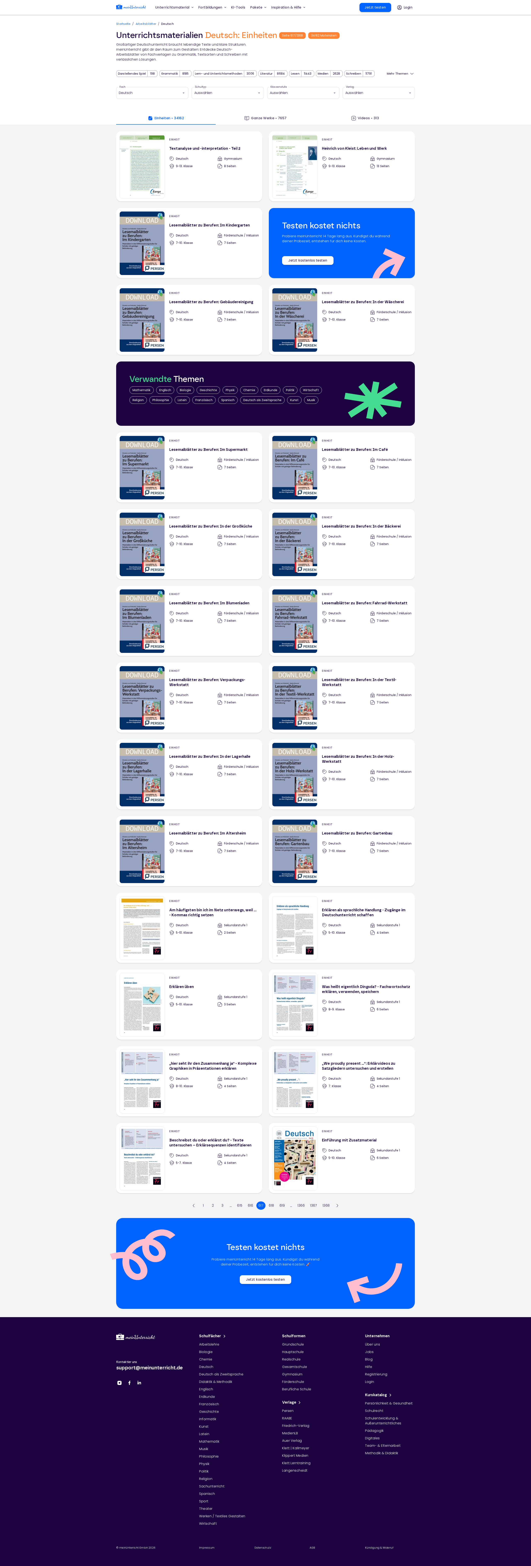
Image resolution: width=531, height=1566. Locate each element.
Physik (230, 390)
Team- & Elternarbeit (383, 1445)
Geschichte (208, 390)
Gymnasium (292, 1374)
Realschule (291, 1359)
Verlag (350, 87)
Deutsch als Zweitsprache (262, 400)
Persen (288, 1410)
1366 (301, 1205)
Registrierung (376, 1374)
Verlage (289, 1402)
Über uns (372, 1344)
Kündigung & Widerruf (379, 1547)
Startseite (123, 24)
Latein (182, 400)
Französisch (204, 400)
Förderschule (293, 1381)
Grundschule (293, 1344)
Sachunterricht (211, 1486)
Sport (203, 1501)
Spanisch (228, 400)
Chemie (249, 390)
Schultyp (200, 87)
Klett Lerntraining (296, 1463)
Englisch (165, 390)
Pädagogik (374, 1430)
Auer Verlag (292, 1440)
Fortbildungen (210, 7)
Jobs (369, 1351)
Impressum (207, 1547)
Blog (369, 1359)
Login (369, 1381)
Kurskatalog (376, 1395)
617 (260, 1205)
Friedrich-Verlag (295, 1425)
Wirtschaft (311, 390)
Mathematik (142, 390)
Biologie (185, 390)
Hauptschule (293, 1351)
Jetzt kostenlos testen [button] (307, 260)
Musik (311, 400)
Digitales (372, 1438)
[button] (238, 7)
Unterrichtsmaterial (172, 7)
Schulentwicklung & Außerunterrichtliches (383, 1421)
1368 (326, 1205)
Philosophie (160, 400)
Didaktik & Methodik (215, 1381)
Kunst (294, 400)
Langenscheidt (295, 1470)
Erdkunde (270, 390)
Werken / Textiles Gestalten (222, 1516)
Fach (122, 87)
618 (271, 1205)
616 (250, 1205)
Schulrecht (374, 1410)
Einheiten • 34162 (169, 118)
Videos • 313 (368, 118)
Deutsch (206, 1366)
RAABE (287, 1418)
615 (239, 1205)
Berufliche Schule (296, 1389)
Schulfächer (210, 1336)
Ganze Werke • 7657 (268, 118)
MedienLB (290, 1433)
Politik (290, 390)
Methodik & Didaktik (381, 1453)
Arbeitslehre (209, 1344)
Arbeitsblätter (146, 24)
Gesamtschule (294, 1366)
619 (282, 1205)
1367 (313, 1205)
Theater (206, 1508)
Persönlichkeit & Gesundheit (389, 1403)
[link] (131, 7)
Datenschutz (263, 1547)
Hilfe (368, 1366)
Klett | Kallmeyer (295, 1448)
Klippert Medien (295, 1455)
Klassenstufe (278, 87)
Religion (138, 400)
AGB (312, 1547)
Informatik (207, 1419)
